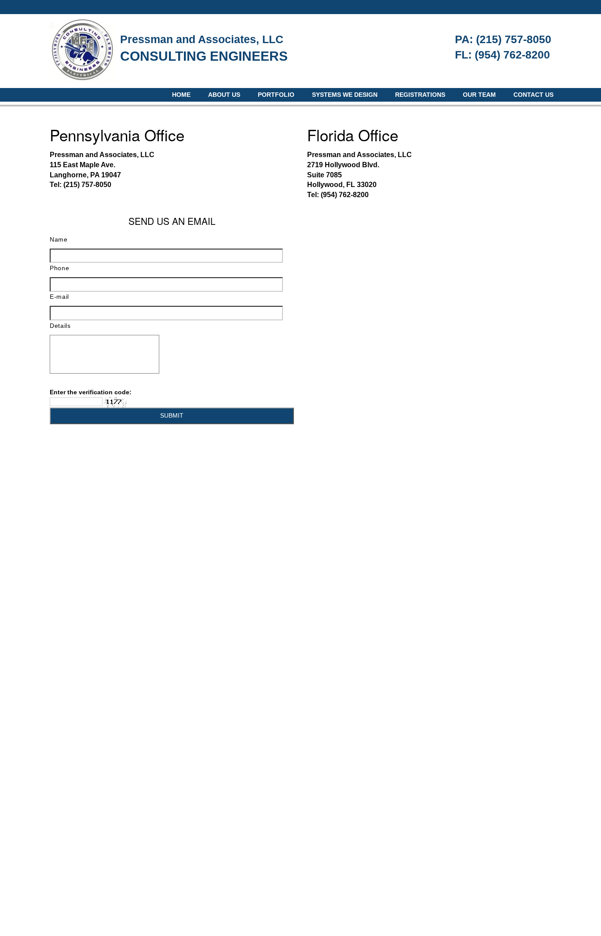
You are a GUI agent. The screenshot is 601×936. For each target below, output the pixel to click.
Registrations (420, 94)
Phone (59, 268)
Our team (479, 94)
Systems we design (344, 94)
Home (181, 94)
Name (59, 239)
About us (224, 94)
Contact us (533, 94)
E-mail (59, 296)
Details (60, 325)
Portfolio (276, 94)
